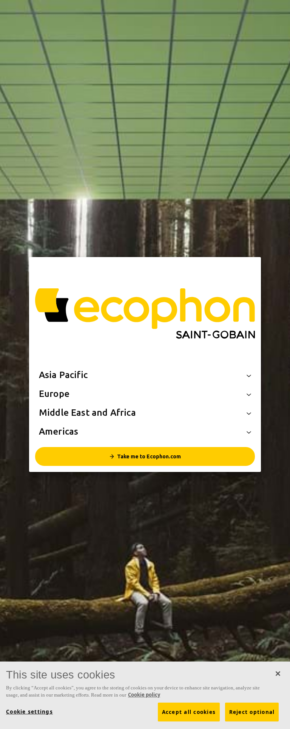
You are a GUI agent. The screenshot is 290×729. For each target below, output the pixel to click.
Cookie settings (29, 711)
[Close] (278, 673)
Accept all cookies (189, 712)
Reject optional (252, 712)
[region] (145, 695)
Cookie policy (144, 694)
